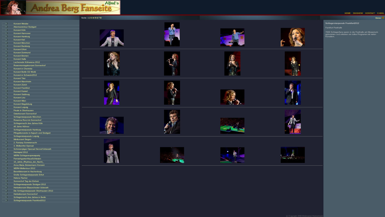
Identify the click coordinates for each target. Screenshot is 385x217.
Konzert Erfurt (20, 49)
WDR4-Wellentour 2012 (24, 168)
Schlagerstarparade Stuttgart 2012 (30, 184)
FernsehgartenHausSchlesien (27, 159)
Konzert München (22, 43)
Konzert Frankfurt (22, 88)
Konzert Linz (19, 97)
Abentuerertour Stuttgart (25, 27)
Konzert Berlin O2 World (25, 72)
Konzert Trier (19, 78)
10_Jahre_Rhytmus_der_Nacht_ (29, 162)
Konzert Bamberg (22, 46)
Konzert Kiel (19, 40)
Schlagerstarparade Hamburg (27, 130)
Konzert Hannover (22, 33)
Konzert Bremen (21, 56)
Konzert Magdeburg (23, 104)
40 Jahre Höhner (21, 126)
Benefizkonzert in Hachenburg (28, 171)
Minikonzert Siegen (22, 139)
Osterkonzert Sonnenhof (25, 114)
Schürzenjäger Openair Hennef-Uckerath (32, 149)
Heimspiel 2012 (21, 152)
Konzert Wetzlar (21, 24)
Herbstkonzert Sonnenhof (25, 194)
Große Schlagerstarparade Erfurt (29, 175)
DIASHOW (358, 13)
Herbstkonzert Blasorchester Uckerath (31, 187)
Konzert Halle (20, 59)
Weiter (378, 18)
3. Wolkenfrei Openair (24, 146)
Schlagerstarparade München (27, 117)
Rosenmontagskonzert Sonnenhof (30, 65)
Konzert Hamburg (22, 36)
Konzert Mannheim (22, 81)
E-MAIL (380, 13)
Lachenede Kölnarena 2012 (27, 62)
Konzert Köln (20, 30)
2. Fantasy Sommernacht (25, 142)
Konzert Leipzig (21, 107)
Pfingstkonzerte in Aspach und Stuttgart (32, 133)
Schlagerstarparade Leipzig (26, 136)
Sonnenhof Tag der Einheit (26, 181)
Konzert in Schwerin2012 (25, 75)
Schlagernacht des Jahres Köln (28, 123)
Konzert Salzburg (22, 94)
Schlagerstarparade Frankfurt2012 (30, 200)
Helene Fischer (20, 178)
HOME (348, 13)
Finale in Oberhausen (24, 110)
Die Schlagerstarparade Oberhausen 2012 (33, 191)
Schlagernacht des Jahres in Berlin (30, 197)
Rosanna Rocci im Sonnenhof (27, 120)
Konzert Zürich (20, 85)
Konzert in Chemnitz (23, 69)
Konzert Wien (20, 101)
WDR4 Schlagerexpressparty (27, 155)
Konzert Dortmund (22, 52)
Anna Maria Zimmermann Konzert (29, 165)
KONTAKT (370, 13)
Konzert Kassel (21, 91)
